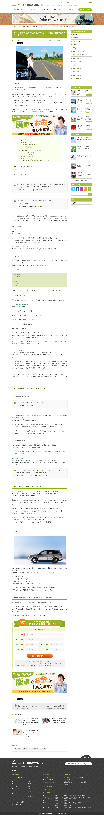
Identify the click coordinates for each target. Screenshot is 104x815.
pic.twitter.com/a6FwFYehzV (35, 402)
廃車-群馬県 (76, 68)
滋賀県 (70, 802)
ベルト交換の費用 (27, 154)
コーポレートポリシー (84, 781)
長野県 (61, 798)
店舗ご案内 (71, 9)
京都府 (65, 802)
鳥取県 (56, 804)
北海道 (56, 795)
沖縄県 (89, 807)
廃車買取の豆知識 (85, 9)
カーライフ (75, 44)
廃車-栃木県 (76, 71)
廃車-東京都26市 (77, 54)
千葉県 (71, 797)
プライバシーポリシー (78, 2)
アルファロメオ (31, 793)
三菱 (29, 785)
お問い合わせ (89, 2)
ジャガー (15, 793)
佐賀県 (61, 807)
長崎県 (65, 807)
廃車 (74, 34)
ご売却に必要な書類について (51, 779)
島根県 (61, 804)
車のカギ (25, 748)
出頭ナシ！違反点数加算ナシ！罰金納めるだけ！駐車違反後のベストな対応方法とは (84, 119)
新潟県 (56, 798)
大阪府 (56, 802)
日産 (14, 781)
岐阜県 (61, 800)
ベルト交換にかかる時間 (29, 152)
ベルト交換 (16, 40)
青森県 (61, 795)
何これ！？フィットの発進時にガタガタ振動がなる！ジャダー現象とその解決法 (35, 249)
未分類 (74, 82)
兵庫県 (61, 802)
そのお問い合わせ (83, 782)
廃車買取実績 (18, 9)
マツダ (14, 783)
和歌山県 (80, 802)
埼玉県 (66, 797)
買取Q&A (47, 781)
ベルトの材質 (26, 146)
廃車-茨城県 (76, 75)
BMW (29, 788)
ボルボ (14, 791)
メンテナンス (41, 748)
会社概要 (68, 2)
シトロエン (15, 796)
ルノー (14, 795)
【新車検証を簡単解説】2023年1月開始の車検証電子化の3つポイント (84, 139)
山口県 (74, 804)
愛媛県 (65, 805)
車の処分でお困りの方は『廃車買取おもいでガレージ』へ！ (36, 160)
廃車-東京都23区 (77, 51)
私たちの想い (58, 9)
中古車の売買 (76, 37)
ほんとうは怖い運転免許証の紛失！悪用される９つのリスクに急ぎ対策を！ (84, 127)
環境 (74, 48)
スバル (29, 783)
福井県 (74, 798)
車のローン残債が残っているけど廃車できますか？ (84, 156)
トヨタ (14, 779)
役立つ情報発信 (48, 789)
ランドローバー (31, 796)
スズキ (14, 785)
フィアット (15, 798)
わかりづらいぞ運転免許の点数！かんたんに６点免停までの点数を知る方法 (84, 110)
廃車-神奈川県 (76, 61)
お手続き (75, 41)
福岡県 (56, 807)
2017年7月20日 (46, 475)
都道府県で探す (18, 804)
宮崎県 (79, 807)
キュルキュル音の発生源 (29, 144)
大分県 (74, 807)
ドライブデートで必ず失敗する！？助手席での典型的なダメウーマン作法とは (27, 706)
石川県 (70, 798)
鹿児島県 (84, 807)
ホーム (60, 2)
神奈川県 (61, 797)
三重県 (70, 800)
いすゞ (29, 786)
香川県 (61, 805)
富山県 (65, 798)
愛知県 (65, 800)
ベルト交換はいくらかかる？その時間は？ (31, 150)
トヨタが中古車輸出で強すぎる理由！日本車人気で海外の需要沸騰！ (84, 165)
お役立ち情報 (76, 78)
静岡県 (56, 800)
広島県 (70, 804)
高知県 (70, 805)
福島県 (83, 795)
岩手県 (65, 795)
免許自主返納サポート (69, 782)
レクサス (30, 779)
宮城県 (70, 795)
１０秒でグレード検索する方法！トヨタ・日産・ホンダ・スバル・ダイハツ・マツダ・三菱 (84, 93)
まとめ (22, 158)
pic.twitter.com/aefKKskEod (39, 472)
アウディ (15, 790)
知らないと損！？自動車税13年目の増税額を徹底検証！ (84, 147)
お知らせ (81, 777)
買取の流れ (31, 9)
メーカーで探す (18, 777)
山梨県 (89, 797)
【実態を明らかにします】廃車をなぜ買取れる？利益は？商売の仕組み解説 (84, 174)
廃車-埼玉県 (76, 65)
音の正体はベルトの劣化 (27, 142)
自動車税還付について (49, 782)
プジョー (30, 795)
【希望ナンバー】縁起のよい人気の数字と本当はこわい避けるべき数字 (84, 101)
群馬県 (84, 797)
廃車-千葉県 (76, 58)
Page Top (86, 757)
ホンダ (29, 781)
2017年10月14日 (38, 190)
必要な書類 (45, 9)
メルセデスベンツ (17, 788)
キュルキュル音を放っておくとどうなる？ (31, 156)
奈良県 (74, 802)
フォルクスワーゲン (32, 790)
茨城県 (75, 797)
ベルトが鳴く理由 (27, 148)
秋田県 (74, 795)
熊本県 (70, 807)
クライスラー (31, 791)
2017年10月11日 (38, 206)
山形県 (79, 795)
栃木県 (80, 797)
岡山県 (65, 804)
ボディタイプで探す (19, 802)
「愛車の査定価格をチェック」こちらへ (78, 764)
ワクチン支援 (67, 779)
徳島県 (56, 805)
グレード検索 (32, 748)
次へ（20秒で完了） (40, 656)
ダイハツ (15, 786)
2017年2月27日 (35, 405)
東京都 (56, 797)
